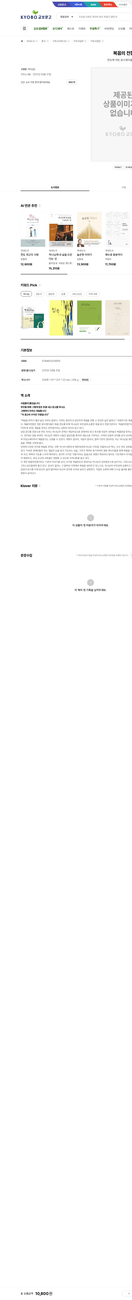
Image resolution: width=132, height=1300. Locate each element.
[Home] (22, 41)
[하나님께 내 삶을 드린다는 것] (61, 241)
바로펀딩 (109, 28)
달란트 (51, 295)
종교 (43, 41)
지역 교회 (93, 295)
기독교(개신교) (59, 41)
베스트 (70, 28)
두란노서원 (26, 74)
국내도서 (30, 41)
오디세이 (57, 28)
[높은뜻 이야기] (89, 239)
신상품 (121, 28)
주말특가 (94, 28)
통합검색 (64, 16)
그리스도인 (77, 295)
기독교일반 (78, 41)
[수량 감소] (125, 1294)
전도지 (39, 295)
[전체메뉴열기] (24, 28)
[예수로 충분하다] (117, 239)
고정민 (24, 69)
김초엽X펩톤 (40, 28)
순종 (63, 295)
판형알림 (85, 380)
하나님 (26, 295)
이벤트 (82, 28)
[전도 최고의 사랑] (33, 239)
